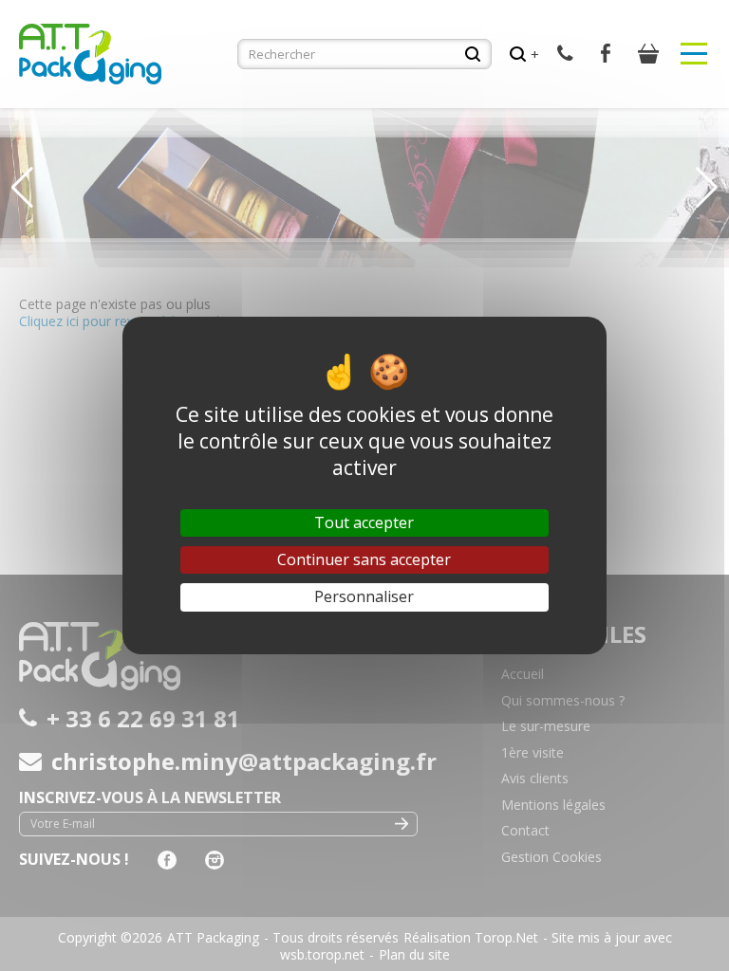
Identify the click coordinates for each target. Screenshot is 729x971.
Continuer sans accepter (364, 559)
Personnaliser (364, 596)
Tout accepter (364, 522)
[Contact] (565, 53)
